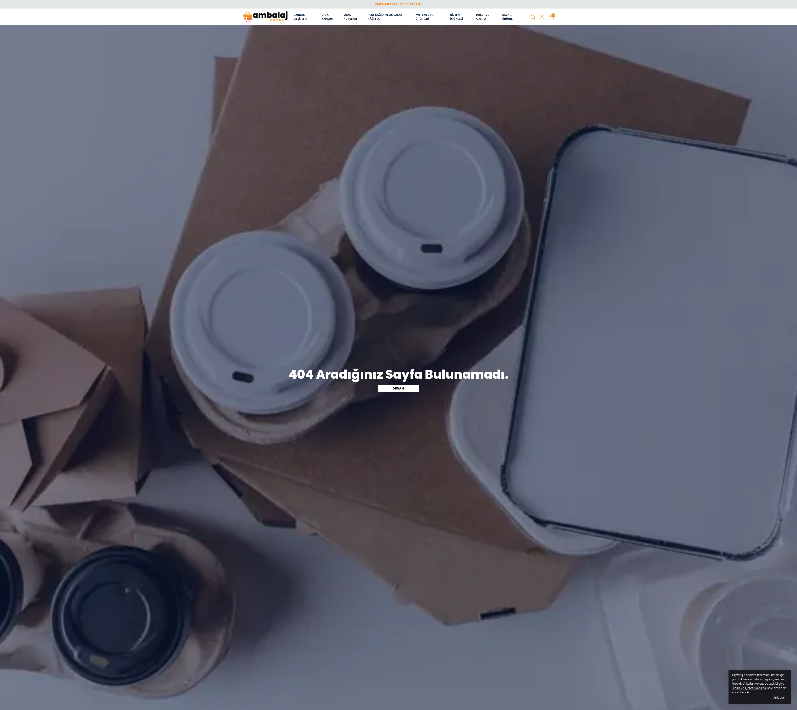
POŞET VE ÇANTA (482, 17)
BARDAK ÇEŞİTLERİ (300, 17)
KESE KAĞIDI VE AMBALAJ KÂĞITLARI (385, 17)
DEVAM (398, 388)
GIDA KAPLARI (327, 17)
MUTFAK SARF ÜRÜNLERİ (425, 17)
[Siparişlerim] (542, 17)
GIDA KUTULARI (350, 17)
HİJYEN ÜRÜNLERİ (456, 17)
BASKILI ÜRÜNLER (508, 17)
